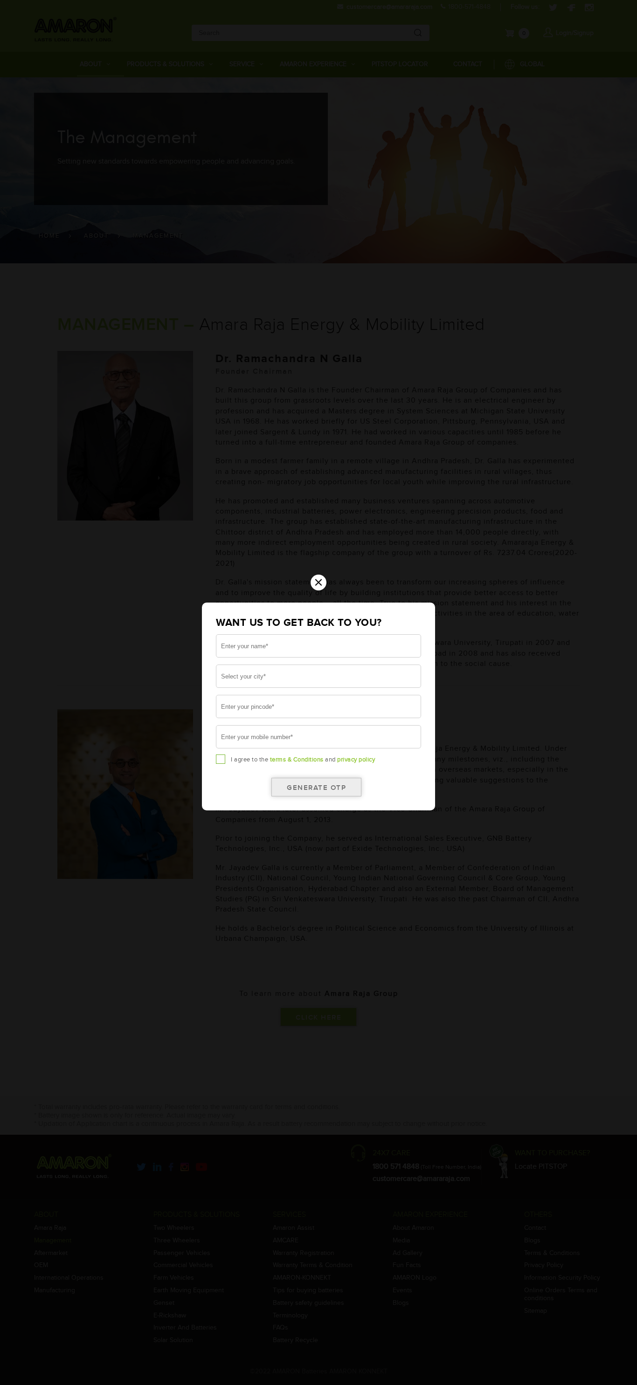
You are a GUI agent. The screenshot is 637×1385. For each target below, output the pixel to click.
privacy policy (356, 759)
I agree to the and (303, 759)
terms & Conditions (297, 759)
